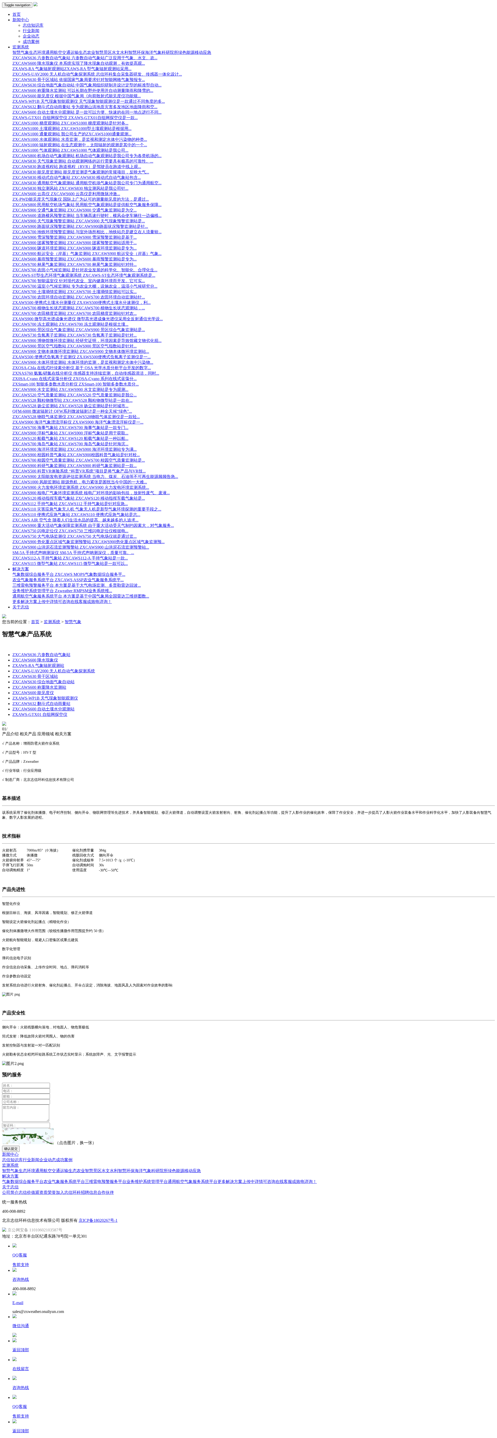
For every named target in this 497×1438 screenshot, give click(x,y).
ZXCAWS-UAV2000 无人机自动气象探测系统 (53, 671)
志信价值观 (29, 1192)
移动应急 (203, 52)
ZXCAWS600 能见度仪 (33, 693)
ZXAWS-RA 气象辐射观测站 (38, 665)
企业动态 (31, 36)
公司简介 (10, 1192)
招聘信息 (89, 1192)
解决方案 (10, 1176)
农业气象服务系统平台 (64, 1181)
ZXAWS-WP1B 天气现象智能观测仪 (45, 698)
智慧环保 (136, 52)
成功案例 (31, 41)
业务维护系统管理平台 (147, 1181)
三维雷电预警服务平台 (105, 1181)
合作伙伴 (105, 1192)
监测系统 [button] (20, 47)
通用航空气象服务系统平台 (192, 1181)
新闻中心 (10, 1154)
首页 (16, 14)
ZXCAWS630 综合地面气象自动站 (43, 682)
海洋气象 (153, 52)
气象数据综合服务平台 (22, 1181)
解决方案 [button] (20, 569)
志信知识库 (33, 25)
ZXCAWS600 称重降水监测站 (39, 687)
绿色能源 (186, 52)
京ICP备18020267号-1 (98, 1220)
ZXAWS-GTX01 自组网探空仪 (39, 714)
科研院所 (170, 52)
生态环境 (37, 52)
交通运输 (70, 52)
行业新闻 (31, 30)
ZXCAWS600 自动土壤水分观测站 (43, 709)
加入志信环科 (68, 1192)
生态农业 (87, 52)
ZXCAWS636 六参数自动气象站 (41, 654)
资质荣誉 (47, 1192)
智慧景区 (103, 52)
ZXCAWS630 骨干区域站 (35, 676)
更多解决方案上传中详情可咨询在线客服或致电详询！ (267, 1181)
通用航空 (54, 52)
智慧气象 (20, 52)
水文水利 (120, 52)
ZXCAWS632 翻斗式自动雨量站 (41, 703)
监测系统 (52, 622)
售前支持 (20, 1264)
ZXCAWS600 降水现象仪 (35, 660)
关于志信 (20, 607)
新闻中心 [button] (20, 20)
